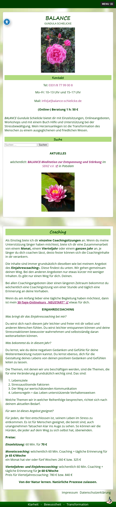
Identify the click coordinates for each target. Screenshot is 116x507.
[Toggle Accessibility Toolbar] (6, 21)
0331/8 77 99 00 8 (61, 85)
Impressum (70, 492)
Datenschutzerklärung (95, 492)
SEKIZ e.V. (48, 166)
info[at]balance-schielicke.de (62, 101)
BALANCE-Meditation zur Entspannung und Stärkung (65, 162)
